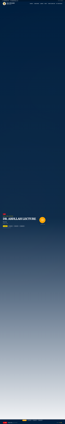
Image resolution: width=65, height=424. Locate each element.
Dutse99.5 (35, 420)
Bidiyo (46, 3)
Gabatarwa (36, 3)
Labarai (41, 3)
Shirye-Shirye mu (51, 3)
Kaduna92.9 (40, 420)
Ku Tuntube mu (59, 3)
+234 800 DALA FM (6, 0)
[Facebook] (58, 0)
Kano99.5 (30, 420)
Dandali (31, 3)
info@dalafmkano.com (14, 0)
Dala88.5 (25, 420)
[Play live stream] (42, 220)
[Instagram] (61, 0)
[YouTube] (62, 0)
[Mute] (57, 422)
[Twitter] (59, 0)
